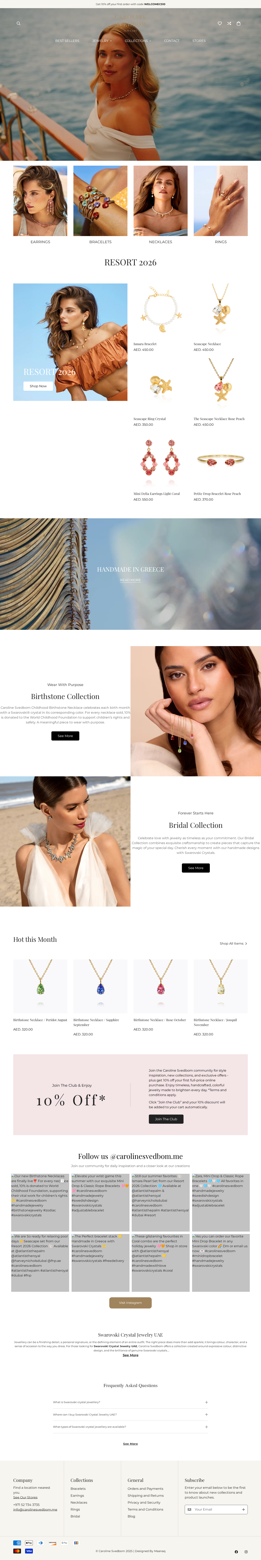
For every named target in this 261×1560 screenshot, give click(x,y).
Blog (131, 1516)
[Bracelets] (100, 201)
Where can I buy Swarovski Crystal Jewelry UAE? (85, 1414)
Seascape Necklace (207, 344)
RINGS (221, 242)
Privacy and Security (144, 1502)
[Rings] (221, 201)
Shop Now (38, 386)
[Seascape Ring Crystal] (161, 385)
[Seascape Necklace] (221, 310)
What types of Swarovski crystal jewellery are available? (89, 1426)
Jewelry (100, 41)
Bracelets (78, 1489)
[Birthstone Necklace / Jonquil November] (221, 986)
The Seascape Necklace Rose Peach (219, 419)
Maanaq (159, 1551)
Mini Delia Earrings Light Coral (157, 493)
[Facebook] (236, 1551)
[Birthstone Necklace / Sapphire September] (100, 986)
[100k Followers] (246, 1551)
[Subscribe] (243, 1509)
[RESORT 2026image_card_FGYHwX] (70, 342)
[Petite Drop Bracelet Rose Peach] (221, 460)
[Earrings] (40, 201)
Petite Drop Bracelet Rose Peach (217, 493)
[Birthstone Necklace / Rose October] (161, 986)
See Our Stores (25, 1497)
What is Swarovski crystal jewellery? (76, 1402)
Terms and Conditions (145, 1509)
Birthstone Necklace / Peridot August (40, 1020)
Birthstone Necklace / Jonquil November (215, 1022)
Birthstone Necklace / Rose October (160, 1020)
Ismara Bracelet (145, 344)
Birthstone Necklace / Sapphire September (96, 1022)
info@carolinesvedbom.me (35, 1510)
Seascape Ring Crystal (150, 419)
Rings (75, 1509)
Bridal (75, 1516)
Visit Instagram (130, 1303)
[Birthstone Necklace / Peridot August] (40, 986)
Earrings (77, 1496)
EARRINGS (40, 242)
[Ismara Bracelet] (161, 310)
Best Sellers (67, 41)
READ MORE (130, 580)
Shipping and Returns (146, 1496)
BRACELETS (100, 242)
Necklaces (79, 1502)
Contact (171, 41)
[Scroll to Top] (253, 1537)
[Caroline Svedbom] (130, 23)
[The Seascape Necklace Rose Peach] (221, 385)
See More (65, 736)
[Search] (18, 23)
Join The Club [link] (166, 1119)
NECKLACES (160, 242)
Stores (199, 41)
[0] (238, 23)
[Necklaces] (161, 201)
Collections (136, 41)
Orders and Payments (145, 1489)
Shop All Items (231, 943)
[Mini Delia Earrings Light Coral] (161, 460)
